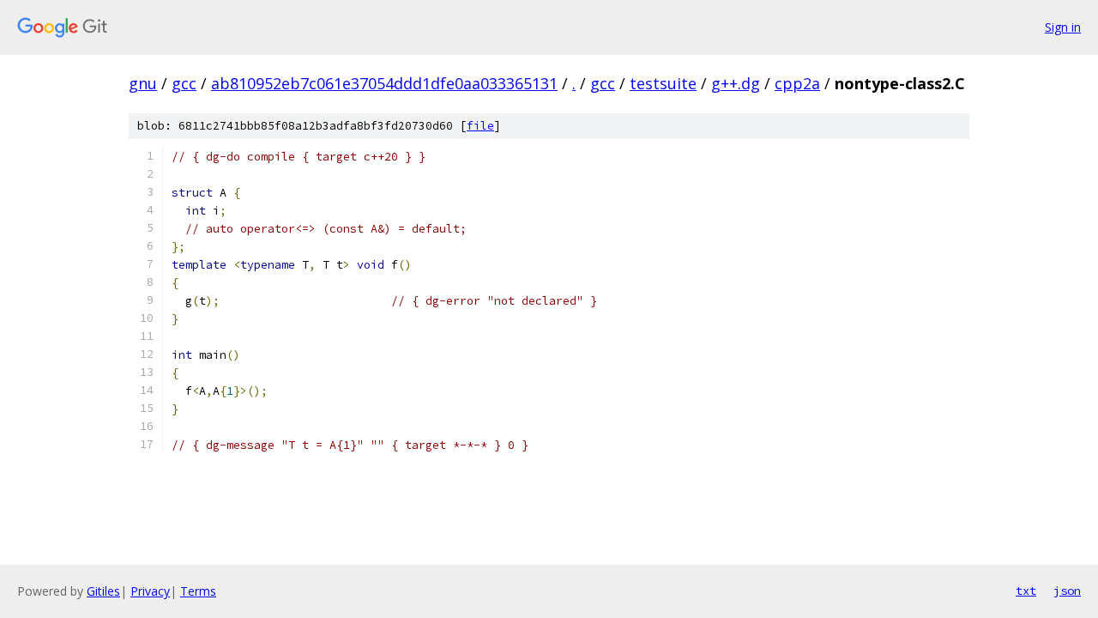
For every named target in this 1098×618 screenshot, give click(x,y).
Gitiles (103, 591)
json (1067, 590)
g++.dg (735, 83)
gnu (143, 83)
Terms (198, 591)
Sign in (1063, 27)
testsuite (663, 83)
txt (1026, 590)
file (480, 125)
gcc (184, 83)
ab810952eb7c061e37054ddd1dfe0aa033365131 (384, 83)
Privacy (150, 591)
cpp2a (797, 83)
